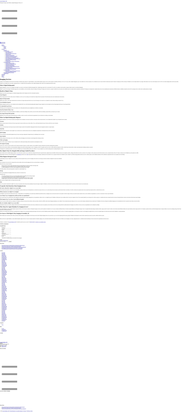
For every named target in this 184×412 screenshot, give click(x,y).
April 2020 (3, 292)
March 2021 (4, 285)
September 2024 (4, 259)
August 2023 (4, 266)
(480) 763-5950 (4, 345)
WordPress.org (4, 331)
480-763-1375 (3, 43)
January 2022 (4, 279)
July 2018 (3, 310)
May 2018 (3, 312)
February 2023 (4, 270)
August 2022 (4, 275)
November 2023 (4, 264)
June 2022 (3, 276)
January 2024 (4, 263)
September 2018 (4, 308)
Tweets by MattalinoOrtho (4, 240)
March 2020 (4, 293)
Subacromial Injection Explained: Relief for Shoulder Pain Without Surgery (13, 245)
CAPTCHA (4, 235)
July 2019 (3, 300)
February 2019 (4, 304)
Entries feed (4, 329)
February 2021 (4, 286)
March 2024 (4, 262)
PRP (27, 154)
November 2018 (4, 307)
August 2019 (4, 299)
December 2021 (4, 280)
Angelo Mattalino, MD (3, 1)
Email (3, 231)
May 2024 (3, 261)
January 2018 (4, 315)
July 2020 (3, 291)
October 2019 (4, 297)
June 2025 (3, 252)
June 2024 (3, 260)
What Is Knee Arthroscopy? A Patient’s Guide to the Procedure (11, 246)
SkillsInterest (4, 233)
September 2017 (4, 319)
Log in (3, 328)
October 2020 (4, 289)
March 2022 (4, 277)
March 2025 (4, 255)
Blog (2, 324)
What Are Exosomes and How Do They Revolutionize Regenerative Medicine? (14, 247)
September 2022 (4, 274)
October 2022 (4, 273)
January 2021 (4, 287)
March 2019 (4, 303)
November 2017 (4, 317)
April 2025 (3, 254)
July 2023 (3, 267)
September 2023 (4, 265)
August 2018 (4, 309)
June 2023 (3, 268)
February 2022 (4, 278)
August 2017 (4, 320)
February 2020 (4, 294)
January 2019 (4, 305)
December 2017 (4, 316)
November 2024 (4, 257)
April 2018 (3, 313)
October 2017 (4, 318)
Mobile (3, 229)
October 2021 (4, 281)
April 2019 (3, 302)
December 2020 (4, 288)
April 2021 (3, 284)
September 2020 (4, 290)
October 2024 (4, 258)
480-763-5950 (3, 42)
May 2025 (3, 253)
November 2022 (4, 272)
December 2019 (4, 295)
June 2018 (3, 311)
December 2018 (4, 306)
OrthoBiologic (19, 154)
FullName (3, 227)
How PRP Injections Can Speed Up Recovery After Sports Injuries (12, 248)
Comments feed (4, 330)
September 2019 (4, 298)
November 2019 (4, 296)
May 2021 (3, 283)
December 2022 (4, 271)
